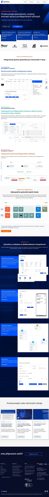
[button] (31, 2)
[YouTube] (47, 491)
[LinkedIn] (45, 491)
